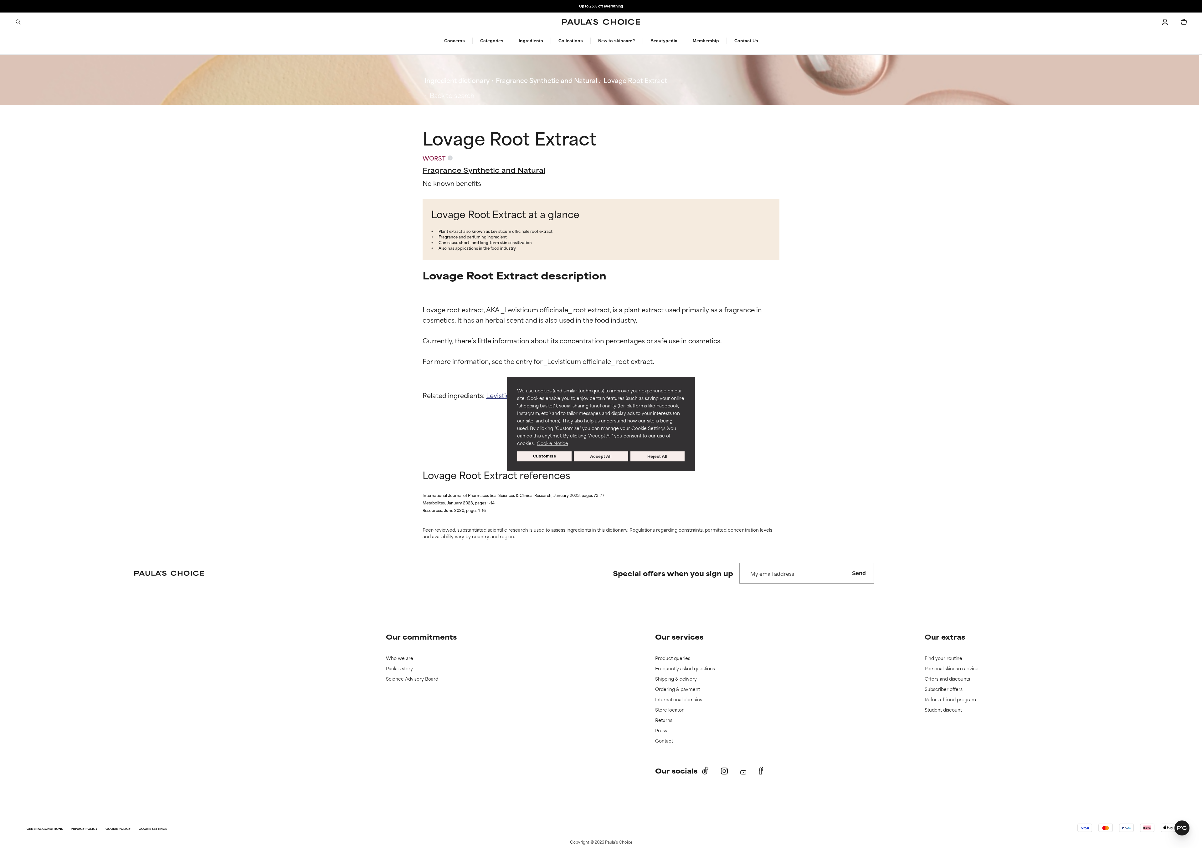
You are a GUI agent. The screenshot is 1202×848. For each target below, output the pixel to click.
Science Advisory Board (412, 679)
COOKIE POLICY (118, 829)
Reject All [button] (657, 456)
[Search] (18, 22)
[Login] (1165, 22)
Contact (664, 740)
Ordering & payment (677, 689)
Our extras (945, 636)
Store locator (669, 710)
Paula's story (399, 668)
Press (661, 730)
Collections (570, 40)
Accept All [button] (601, 456)
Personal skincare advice (952, 668)
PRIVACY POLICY (84, 829)
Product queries (672, 658)
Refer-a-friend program (950, 699)
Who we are (399, 658)
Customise (544, 456)
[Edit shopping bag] (1184, 22)
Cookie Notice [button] (552, 443)
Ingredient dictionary (457, 80)
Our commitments (421, 636)
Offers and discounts (947, 679)
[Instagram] (724, 771)
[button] (1181, 827)
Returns (663, 720)
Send (859, 573)
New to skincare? (616, 40)
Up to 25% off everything (601, 6)
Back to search (452, 95)
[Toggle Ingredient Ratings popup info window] (450, 158)
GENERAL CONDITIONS (45, 829)
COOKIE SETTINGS (153, 829)
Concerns (454, 40)
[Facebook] (761, 771)
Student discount (943, 710)
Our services (679, 636)
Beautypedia (663, 40)
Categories (491, 40)
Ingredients (531, 40)
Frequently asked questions (685, 668)
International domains (678, 699)
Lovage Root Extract (635, 80)
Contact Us (746, 40)
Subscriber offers (944, 689)
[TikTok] (705, 771)
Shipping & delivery (676, 679)
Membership (706, 40)
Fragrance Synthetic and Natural (546, 80)
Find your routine (943, 658)
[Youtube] (743, 771)
